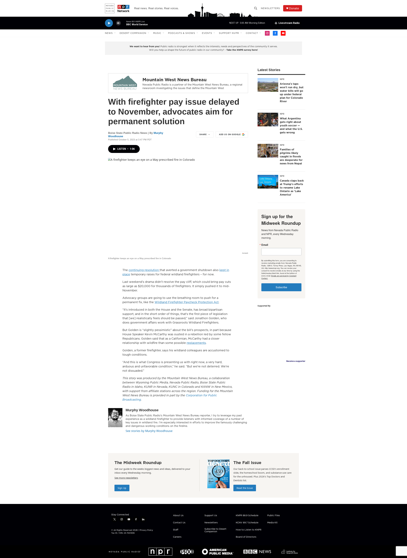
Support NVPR (229, 33)
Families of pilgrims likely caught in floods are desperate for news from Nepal (291, 156)
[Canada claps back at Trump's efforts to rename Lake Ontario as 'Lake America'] (268, 182)
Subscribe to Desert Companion (215, 530)
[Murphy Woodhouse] (115, 417)
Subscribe (281, 287)
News (109, 33)
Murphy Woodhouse (142, 410)
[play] (108, 23)
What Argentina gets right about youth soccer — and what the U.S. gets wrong (291, 125)
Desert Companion (133, 33)
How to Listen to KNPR (248, 530)
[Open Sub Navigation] (115, 33)
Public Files (273, 515)
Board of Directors (246, 537)
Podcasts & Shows (181, 33)
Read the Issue (245, 487)
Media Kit (272, 522)
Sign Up (122, 487)
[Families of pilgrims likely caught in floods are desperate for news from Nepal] (268, 151)
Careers (177, 537)
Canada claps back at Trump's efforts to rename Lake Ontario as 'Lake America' (292, 187)
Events (207, 33)
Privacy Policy (146, 530)
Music (157, 33)
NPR (282, 79)
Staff (175, 530)
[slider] (123, 23)
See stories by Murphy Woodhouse (149, 431)
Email (264, 245)
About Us (178, 515)
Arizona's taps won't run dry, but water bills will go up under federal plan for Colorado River (292, 92)
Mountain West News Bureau (174, 79)
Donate (294, 8)
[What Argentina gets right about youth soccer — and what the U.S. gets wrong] (268, 119)
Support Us (210, 515)
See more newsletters (126, 477)
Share (203, 134)
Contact (252, 33)
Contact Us (179, 522)
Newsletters (270, 8)
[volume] (118, 23)
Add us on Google (230, 134)
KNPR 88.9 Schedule (247, 515)
